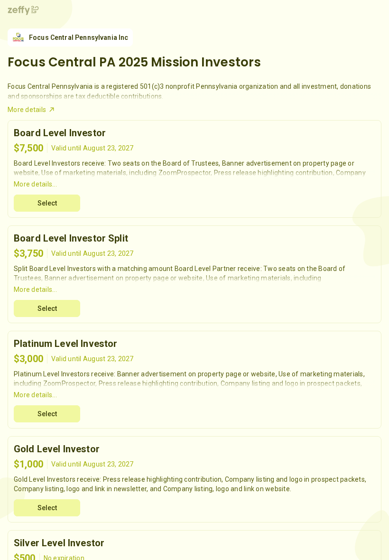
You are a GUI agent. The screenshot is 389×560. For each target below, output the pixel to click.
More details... (35, 184)
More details (27, 109)
